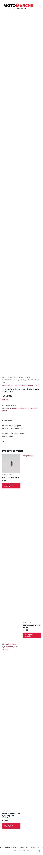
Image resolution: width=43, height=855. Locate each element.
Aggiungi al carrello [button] (8, 486)
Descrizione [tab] (7, 421)
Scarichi (36, 386)
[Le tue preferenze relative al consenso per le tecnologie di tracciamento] (39, 851)
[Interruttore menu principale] (40, 6)
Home (4, 377)
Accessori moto (8, 386)
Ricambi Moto (12, 377)
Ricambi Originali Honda (24, 386)
